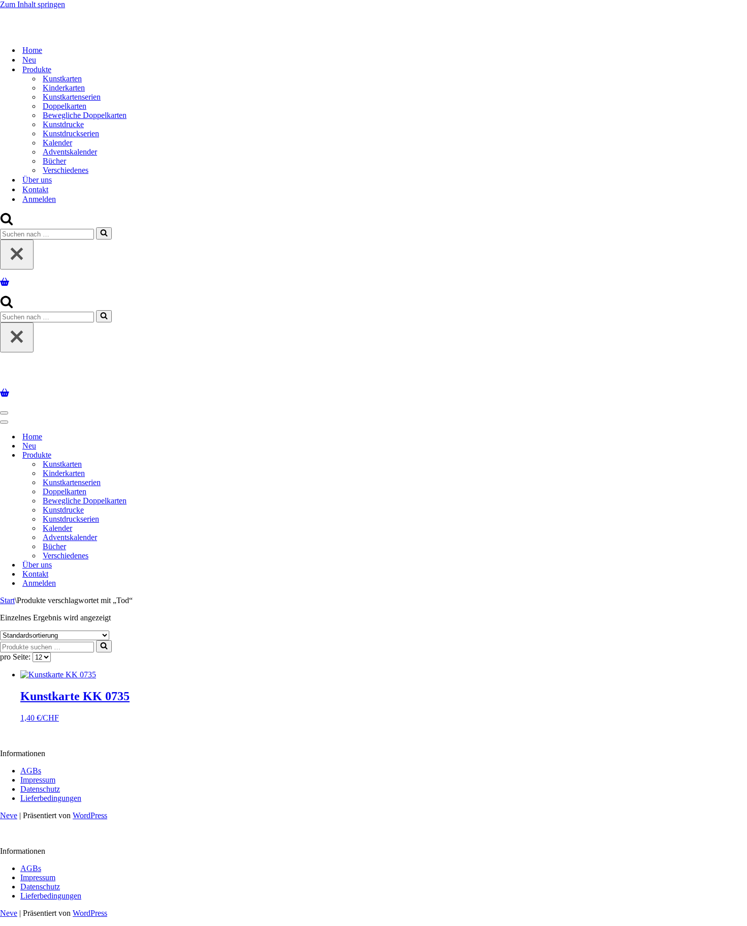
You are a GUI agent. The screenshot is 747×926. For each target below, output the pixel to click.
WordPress (90, 815)
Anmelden (39, 199)
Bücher (54, 161)
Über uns (37, 179)
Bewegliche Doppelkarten (85, 115)
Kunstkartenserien (72, 97)
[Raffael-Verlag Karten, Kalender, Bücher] (130, 32)
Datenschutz (40, 789)
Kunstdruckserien (71, 133)
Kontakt (35, 189)
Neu (29, 59)
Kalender (57, 142)
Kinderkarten (64, 87)
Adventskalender (70, 151)
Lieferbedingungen (50, 798)
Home (32, 50)
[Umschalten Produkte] (178, 455)
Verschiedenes (65, 170)
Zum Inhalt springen (32, 4)
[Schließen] (17, 255)
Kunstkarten (62, 78)
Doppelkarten (64, 106)
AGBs (30, 770)
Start (7, 600)
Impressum (37, 779)
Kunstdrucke (63, 124)
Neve (8, 815)
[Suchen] (6, 222)
